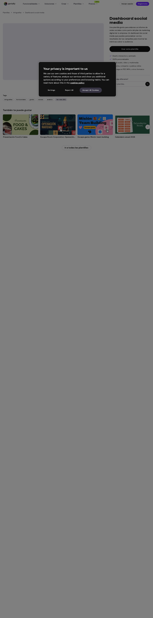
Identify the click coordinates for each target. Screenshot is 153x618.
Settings (51, 90)
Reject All (69, 90)
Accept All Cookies (90, 90)
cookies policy (77, 82)
